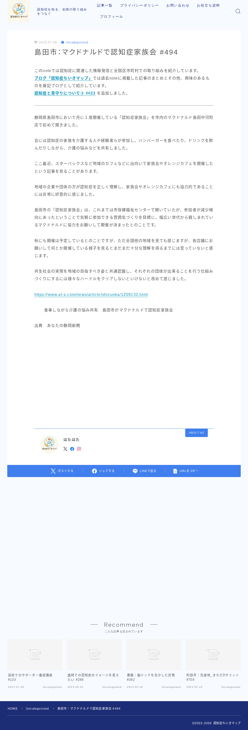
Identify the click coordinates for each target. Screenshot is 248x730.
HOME (13, 708)
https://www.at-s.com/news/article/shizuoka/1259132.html (91, 294)
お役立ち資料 (208, 5)
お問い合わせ (178, 5)
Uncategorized (77, 42)
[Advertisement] (124, 377)
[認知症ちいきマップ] (19, 11)
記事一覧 (105, 5)
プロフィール (112, 17)
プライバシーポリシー (139, 5)
